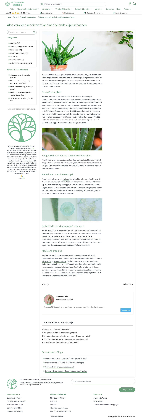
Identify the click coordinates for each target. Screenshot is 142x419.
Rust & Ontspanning (19, 53)
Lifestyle (15, 43)
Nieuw (119, 9)
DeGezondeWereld (57, 416)
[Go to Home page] (14, 4)
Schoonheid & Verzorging (21, 63)
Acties (12, 9)
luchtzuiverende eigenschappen (59, 75)
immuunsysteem (60, 261)
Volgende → (128, 284)
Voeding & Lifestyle (63, 9)
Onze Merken (98, 401)
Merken (97, 9)
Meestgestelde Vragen (15, 405)
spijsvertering (46, 261)
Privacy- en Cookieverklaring (60, 411)
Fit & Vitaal (16, 50)
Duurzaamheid (17, 60)
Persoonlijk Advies (100, 398)
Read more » (126, 310)
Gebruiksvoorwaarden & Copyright (105, 405)
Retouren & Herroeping (15, 411)
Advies (126, 9)
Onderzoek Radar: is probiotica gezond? (59, 367)
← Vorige (45, 284)
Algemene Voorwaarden (59, 408)
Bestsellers (110, 9)
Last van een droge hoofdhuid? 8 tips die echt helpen (64, 363)
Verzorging (46, 9)
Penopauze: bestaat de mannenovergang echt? (61, 333)
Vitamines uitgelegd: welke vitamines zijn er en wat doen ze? (66, 339)
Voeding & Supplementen (28, 17)
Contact (53, 405)
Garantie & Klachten (14, 408)
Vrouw (14, 57)
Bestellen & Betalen (14, 398)
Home (9, 17)
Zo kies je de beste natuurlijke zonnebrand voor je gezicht (66, 371)
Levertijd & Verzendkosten (16, 401)
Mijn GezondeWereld (57, 398)
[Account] (130, 3)
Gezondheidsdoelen (82, 9)
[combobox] (21, 32)
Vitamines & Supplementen (27, 9)
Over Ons (53, 401)
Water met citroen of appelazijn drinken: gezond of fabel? (66, 359)
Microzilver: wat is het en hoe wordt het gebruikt (61, 343)
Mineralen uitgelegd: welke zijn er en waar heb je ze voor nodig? (67, 336)
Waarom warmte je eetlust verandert (57, 329)
